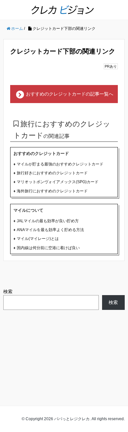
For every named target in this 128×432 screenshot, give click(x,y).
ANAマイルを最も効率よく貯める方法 (50, 229)
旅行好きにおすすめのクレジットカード (52, 173)
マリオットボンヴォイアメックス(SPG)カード (57, 182)
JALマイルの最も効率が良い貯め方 (48, 221)
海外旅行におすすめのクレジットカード (52, 191)
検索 (7, 291)
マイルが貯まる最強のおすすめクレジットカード (60, 164)
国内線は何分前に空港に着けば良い (48, 248)
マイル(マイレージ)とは (38, 238)
